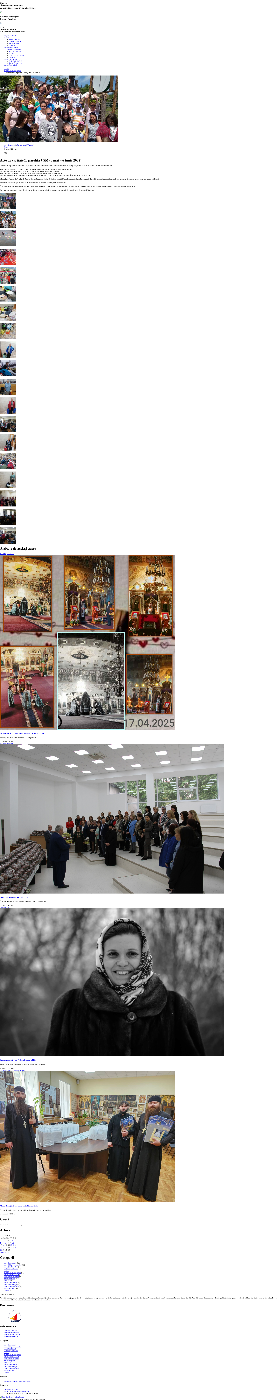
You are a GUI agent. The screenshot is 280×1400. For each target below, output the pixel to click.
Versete (6, 1290)
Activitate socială (10, 145)
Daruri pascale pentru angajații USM (14, 897)
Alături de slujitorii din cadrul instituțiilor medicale (19, 1206)
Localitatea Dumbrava (12, 1334)
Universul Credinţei (11, 59)
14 (3, 1245)
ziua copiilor (27, 1381)
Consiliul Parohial (15, 41)
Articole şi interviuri (11, 1269)
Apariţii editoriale (10, 1267)
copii (10, 1381)
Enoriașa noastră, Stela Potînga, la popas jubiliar (18, 1060)
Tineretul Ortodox (10, 1330)
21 (3, 1247)
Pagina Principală (10, 35)
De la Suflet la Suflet (16, 61)
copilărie (15, 1381)
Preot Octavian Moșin (11, 1332)
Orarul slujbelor (9, 1279)
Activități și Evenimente (12, 49)
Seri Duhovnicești (15, 51)
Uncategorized (4, 907)
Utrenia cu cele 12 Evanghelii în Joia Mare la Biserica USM (22, 733)
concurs (6, 1381)
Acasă (6, 69)
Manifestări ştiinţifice (11, 1277)
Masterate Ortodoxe (11, 1336)
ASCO (11, 53)
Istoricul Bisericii (14, 39)
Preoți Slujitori (14, 43)
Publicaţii (12, 57)
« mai (2, 1252)
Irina (6, 147)
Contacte (12, 45)
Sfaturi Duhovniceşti (16, 63)
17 (11, 1245)
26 (15, 1247)
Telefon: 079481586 (11, 1389)
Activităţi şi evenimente (7, 554)
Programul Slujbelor (11, 47)
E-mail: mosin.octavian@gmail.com (16, 1391)
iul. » (7, 1252)
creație (21, 1381)
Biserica (7, 37)
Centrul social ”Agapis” (17, 55)
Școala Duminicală (10, 65)
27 (1, 1250)
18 (13, 1245)
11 (13, 1243)
